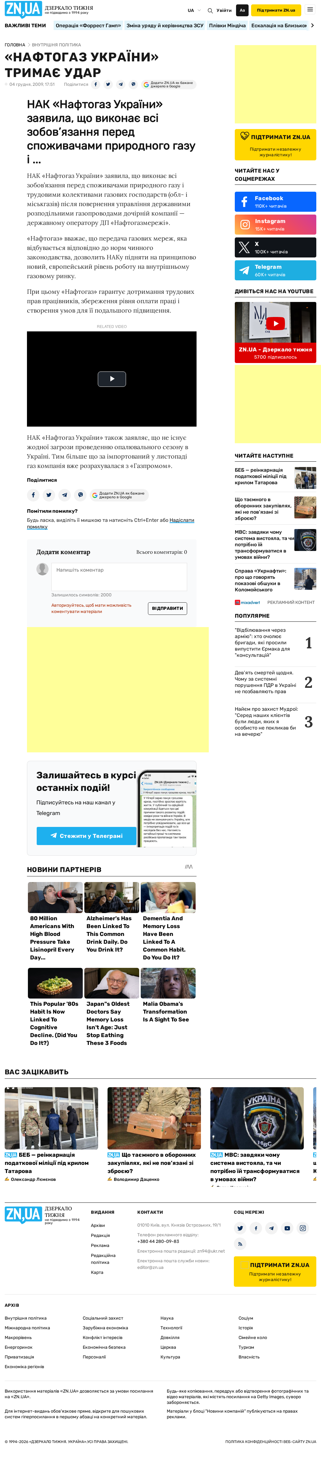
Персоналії (94, 1357)
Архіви (98, 1225)
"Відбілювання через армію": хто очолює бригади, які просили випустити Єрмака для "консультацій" (262, 642)
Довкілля (170, 1337)
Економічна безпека (104, 1347)
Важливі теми (25, 25)
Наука (167, 1318)
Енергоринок (19, 1347)
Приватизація (19, 1357)
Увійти (224, 10)
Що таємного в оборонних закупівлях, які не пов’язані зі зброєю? (263, 508)
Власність (249, 1357)
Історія (246, 1328)
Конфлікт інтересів (103, 1337)
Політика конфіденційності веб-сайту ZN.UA (270, 1442)
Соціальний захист (103, 1318)
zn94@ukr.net (211, 1251)
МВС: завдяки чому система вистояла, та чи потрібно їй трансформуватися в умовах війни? (264, 544)
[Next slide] (311, 25)
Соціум (246, 1318)
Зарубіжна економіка (105, 1328)
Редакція (100, 1235)
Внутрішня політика (26, 1318)
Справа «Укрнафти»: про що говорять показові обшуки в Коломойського (260, 580)
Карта (97, 1272)
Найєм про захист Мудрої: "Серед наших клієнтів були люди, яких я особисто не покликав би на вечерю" (266, 721)
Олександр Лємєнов (33, 1179)
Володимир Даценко (136, 1179)
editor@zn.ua (150, 1267)
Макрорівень (18, 1337)
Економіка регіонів (24, 1366)
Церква (168, 1347)
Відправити (167, 608)
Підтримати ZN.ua (276, 10)
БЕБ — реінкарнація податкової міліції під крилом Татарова (261, 476)
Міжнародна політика (27, 1328)
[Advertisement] (118, 689)
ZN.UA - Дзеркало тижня (275, 349)
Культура (170, 1357)
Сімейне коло (253, 1337)
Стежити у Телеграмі (91, 836)
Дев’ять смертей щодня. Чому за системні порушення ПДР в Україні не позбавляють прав (265, 682)
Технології (171, 1328)
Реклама (100, 1245)
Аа (242, 10)
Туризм (246, 1347)
